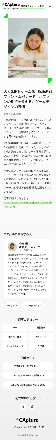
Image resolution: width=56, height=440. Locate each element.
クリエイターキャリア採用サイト (28, 375)
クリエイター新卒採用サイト (28, 366)
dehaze (49, 6)
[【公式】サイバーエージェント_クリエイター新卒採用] (33, 407)
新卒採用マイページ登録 (32, 6)
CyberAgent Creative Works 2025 (28, 385)
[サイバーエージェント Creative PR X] (23, 407)
